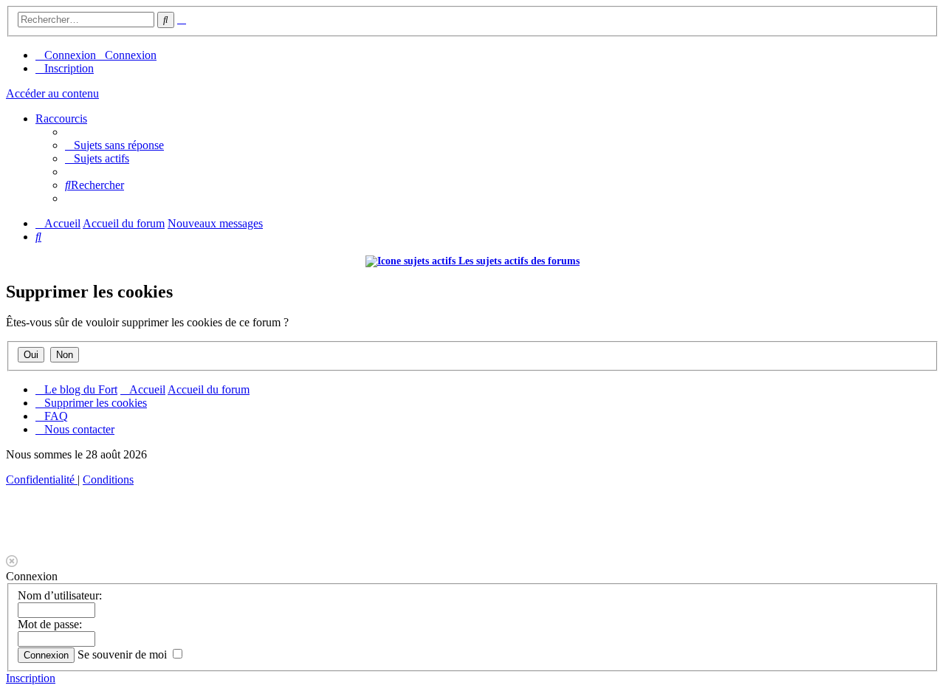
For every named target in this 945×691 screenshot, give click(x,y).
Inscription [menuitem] (69, 68)
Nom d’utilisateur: (60, 595)
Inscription (30, 678)
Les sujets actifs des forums (518, 261)
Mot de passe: (50, 624)
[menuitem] (114, 145)
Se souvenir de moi (124, 654)
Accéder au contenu (52, 93)
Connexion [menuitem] (70, 55)
